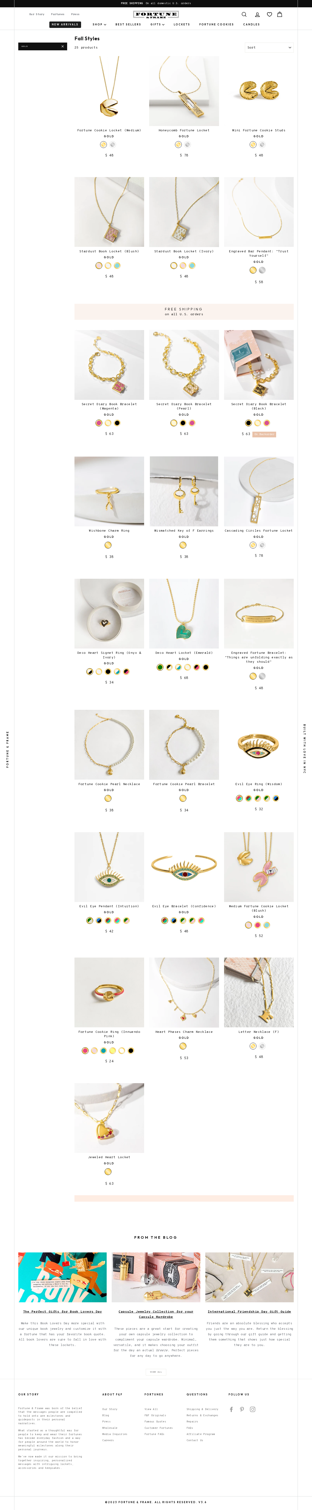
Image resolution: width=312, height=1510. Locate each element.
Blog (105, 1415)
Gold (25, 46)
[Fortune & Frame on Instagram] (252, 1409)
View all (156, 1372)
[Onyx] (108, 671)
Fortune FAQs (155, 1434)
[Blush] (183, 265)
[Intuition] (266, 798)
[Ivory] (108, 265)
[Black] (117, 423)
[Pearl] (108, 423)
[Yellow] (112, 1050)
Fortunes (58, 14)
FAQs (190, 1428)
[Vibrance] (257, 798)
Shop (98, 24)
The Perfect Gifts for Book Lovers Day (62, 1312)
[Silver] (112, 144)
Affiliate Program (201, 1434)
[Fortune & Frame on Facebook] (231, 1409)
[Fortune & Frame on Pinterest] (242, 1409)
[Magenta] (192, 423)
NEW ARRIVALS (65, 24)
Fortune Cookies (216, 24)
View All (151, 1409)
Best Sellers (128, 24)
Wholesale (109, 1428)
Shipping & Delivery (203, 1409)
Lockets (182, 24)
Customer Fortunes (159, 1428)
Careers (108, 1440)
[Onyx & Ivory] (169, 667)
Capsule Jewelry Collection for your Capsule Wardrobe (156, 1314)
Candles (251, 24)
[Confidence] (248, 798)
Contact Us (195, 1440)
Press (75, 14)
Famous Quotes (156, 1421)
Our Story (36, 14)
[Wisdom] (117, 920)
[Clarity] (275, 798)
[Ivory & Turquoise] (117, 671)
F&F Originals (156, 1415)
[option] (156, 4)
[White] (121, 1050)
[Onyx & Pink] (126, 671)
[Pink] (257, 925)
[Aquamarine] (117, 265)
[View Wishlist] (269, 14)
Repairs (192, 1421)
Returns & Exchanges (203, 1415)
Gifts (156, 24)
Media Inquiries (114, 1434)
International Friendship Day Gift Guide (249, 1312)
